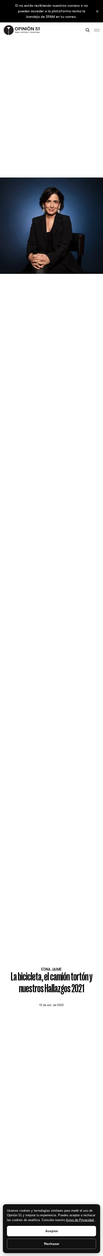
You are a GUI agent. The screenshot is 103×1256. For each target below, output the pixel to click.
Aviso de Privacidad (80, 1220)
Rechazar (51, 1244)
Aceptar (51, 1231)
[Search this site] (87, 30)
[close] (97, 11)
